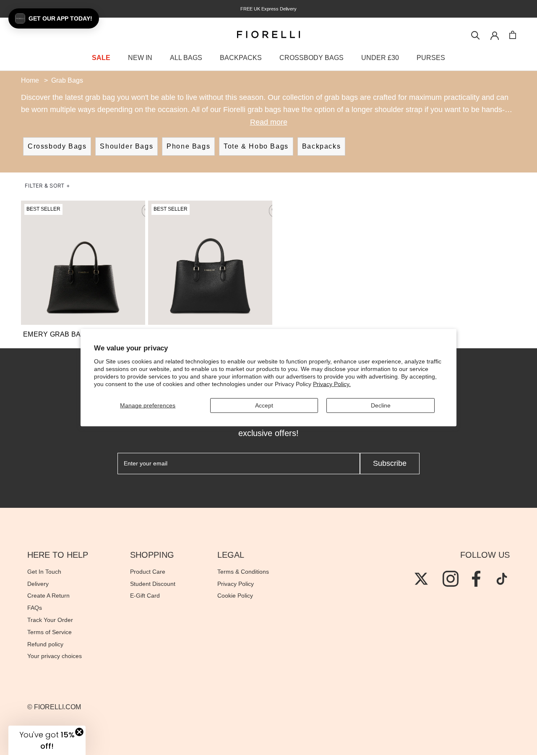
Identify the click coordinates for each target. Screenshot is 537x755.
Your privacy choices (54, 656)
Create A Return (48, 595)
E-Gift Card (145, 595)
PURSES (431, 57)
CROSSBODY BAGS (311, 57)
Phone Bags (188, 146)
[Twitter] (421, 579)
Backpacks (321, 146)
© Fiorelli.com (54, 707)
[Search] (475, 34)
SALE (101, 57)
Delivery (38, 583)
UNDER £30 (380, 57)
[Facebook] (476, 579)
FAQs (34, 607)
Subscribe (390, 463)
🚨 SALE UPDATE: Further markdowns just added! (174, 8)
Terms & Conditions (243, 571)
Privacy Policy (235, 583)
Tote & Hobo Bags (256, 146)
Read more (268, 122)
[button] (47, 186)
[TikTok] (502, 579)
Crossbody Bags (57, 146)
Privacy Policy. (332, 384)
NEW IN (140, 57)
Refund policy (45, 644)
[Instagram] (451, 579)
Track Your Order (50, 620)
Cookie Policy (235, 595)
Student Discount (152, 583)
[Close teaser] (79, 732)
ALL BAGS (186, 57)
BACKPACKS (241, 57)
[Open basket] (512, 35)
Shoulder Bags (126, 146)
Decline (381, 405)
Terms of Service (49, 632)
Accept (264, 405)
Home (30, 80)
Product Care (147, 571)
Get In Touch (44, 571)
